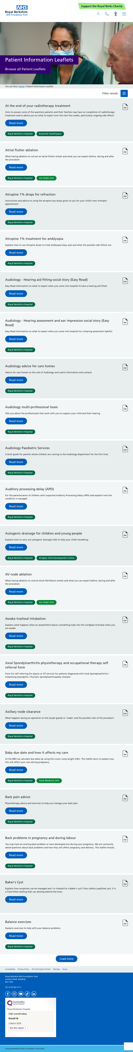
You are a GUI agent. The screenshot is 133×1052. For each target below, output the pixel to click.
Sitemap (56, 969)
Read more (16, 123)
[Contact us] (107, 13)
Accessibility (10, 969)
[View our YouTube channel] (20, 993)
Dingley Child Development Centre (56, 558)
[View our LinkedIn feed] (33, 993)
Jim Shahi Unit (46, 178)
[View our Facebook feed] (7, 993)
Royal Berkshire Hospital (20, 133)
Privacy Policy (23, 969)
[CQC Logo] (16, 1005)
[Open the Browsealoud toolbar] (115, 13)
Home (22, 86)
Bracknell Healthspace (50, 133)
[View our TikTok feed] (27, 993)
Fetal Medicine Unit (49, 780)
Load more (67, 958)
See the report (17, 1028)
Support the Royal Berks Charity (102, 6)
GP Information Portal (41, 969)
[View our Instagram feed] (14, 993)
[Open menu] (124, 13)
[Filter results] (124, 93)
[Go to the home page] (16, 10)
